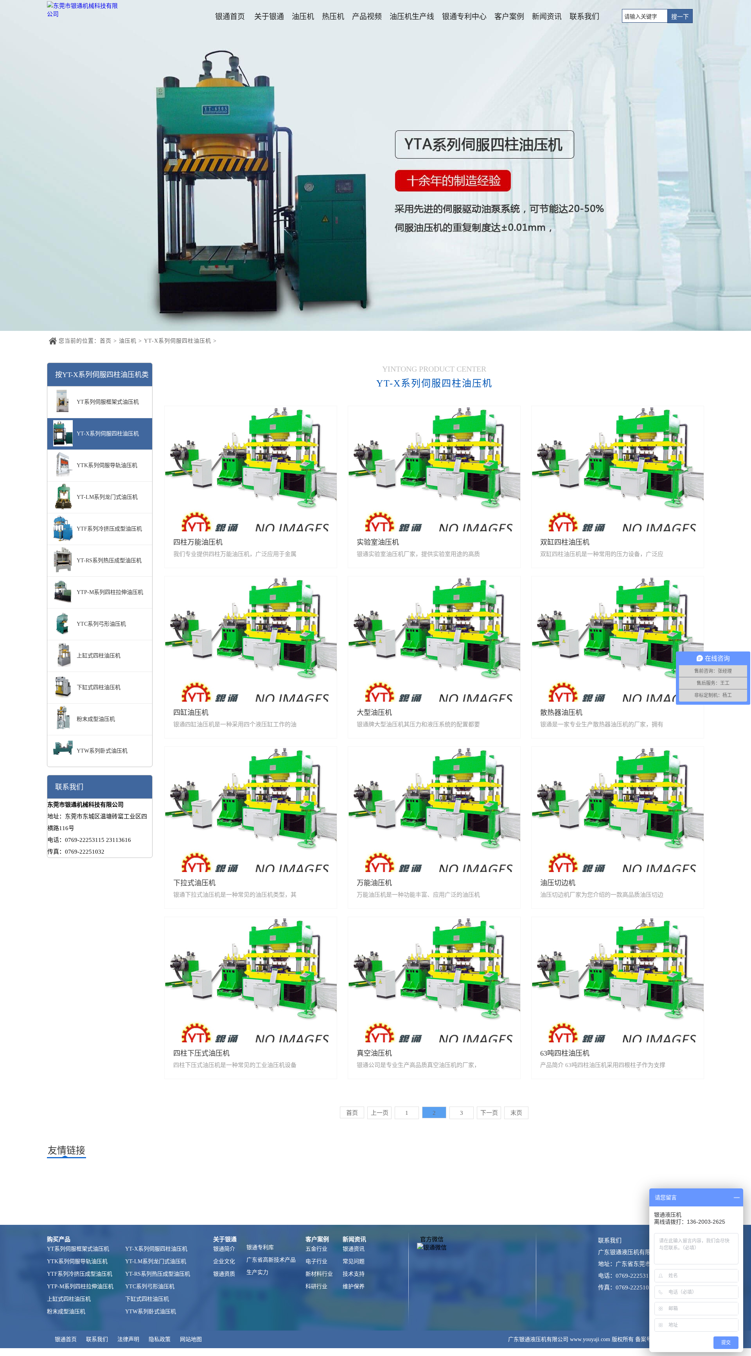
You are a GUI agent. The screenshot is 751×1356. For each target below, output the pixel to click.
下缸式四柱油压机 (147, 1299)
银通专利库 (260, 1247)
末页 (516, 1113)
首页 (105, 341)
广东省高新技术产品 (271, 1260)
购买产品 (58, 1239)
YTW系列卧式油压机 (150, 1311)
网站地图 (191, 1339)
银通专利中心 (464, 17)
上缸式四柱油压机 (69, 1299)
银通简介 (224, 1249)
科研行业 (316, 1286)
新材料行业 (319, 1274)
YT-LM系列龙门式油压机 (155, 1261)
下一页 (489, 1113)
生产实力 (257, 1272)
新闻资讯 (547, 17)
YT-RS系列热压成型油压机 (157, 1274)
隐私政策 (160, 1339)
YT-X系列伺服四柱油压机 (177, 341)
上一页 (379, 1113)
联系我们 (584, 17)
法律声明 (128, 1339)
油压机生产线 (412, 17)
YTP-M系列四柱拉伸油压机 (80, 1286)
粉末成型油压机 (66, 1311)
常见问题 (354, 1261)
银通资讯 (354, 1249)
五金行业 (316, 1249)
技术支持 (354, 1274)
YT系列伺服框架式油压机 (78, 1249)
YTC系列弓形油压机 (149, 1286)
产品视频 (367, 17)
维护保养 (354, 1286)
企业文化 (224, 1261)
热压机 (333, 17)
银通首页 (230, 17)
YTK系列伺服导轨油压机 (77, 1261)
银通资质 (224, 1274)
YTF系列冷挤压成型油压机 (79, 1274)
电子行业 (316, 1261)
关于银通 (269, 17)
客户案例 (509, 17)
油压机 (303, 17)
